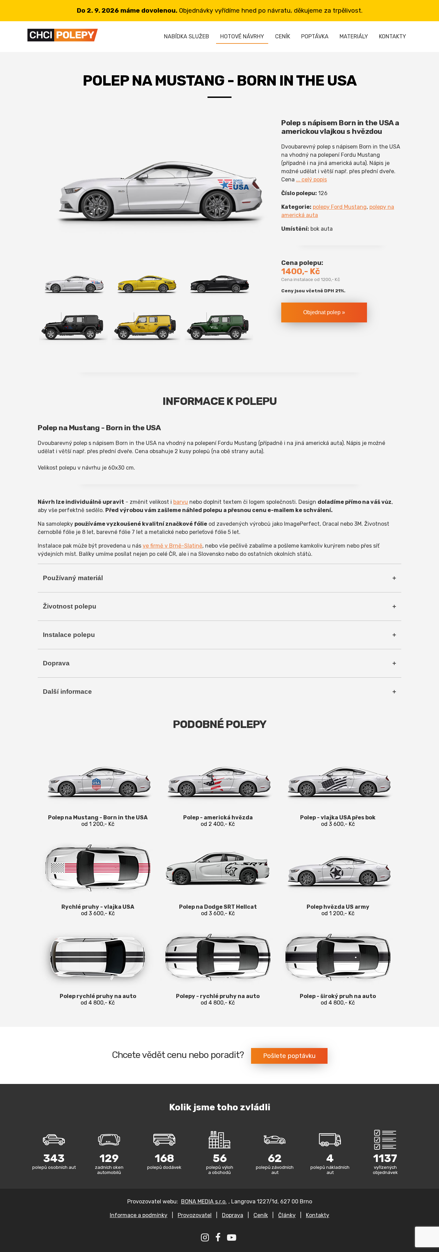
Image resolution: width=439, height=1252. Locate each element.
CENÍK (282, 36)
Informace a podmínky (138, 1215)
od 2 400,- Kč (218, 820)
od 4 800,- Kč (98, 999)
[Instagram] (206, 1239)
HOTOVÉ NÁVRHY (242, 36)
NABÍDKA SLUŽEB (186, 36)
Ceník (260, 1215)
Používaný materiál (73, 578)
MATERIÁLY (354, 36)
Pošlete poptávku (289, 1056)
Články (287, 1215)
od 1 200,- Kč (97, 820)
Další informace (67, 691)
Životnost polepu (69, 606)
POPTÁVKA (315, 36)
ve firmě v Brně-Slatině (172, 545)
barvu (180, 502)
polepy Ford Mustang (340, 207)
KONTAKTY (392, 36)
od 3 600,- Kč (338, 820)
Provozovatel (195, 1215)
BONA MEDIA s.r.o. (204, 1201)
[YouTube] (232, 1239)
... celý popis (311, 179)
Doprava (56, 663)
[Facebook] (218, 1239)
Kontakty (317, 1215)
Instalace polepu (69, 634)
